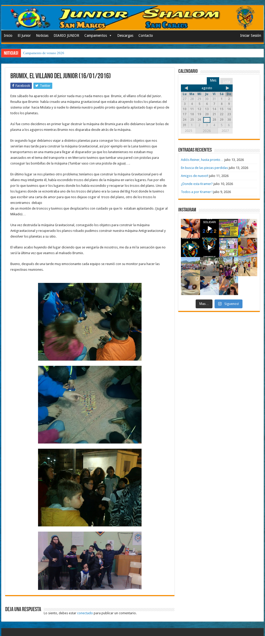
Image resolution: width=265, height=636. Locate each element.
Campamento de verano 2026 (43, 53)
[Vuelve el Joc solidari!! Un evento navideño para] (209, 228)
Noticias (42, 35)
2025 (188, 131)
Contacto (145, 35)
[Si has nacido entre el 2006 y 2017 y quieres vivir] (190, 247)
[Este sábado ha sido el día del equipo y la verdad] (228, 266)
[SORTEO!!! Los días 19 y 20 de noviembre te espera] (228, 228)
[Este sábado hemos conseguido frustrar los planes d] (209, 285)
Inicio (8, 35)
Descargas (125, 35)
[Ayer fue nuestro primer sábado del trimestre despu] (228, 285)
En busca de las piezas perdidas (204, 168)
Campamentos (95, 35)
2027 (225, 131)
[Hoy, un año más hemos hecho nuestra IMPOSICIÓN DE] (190, 228)
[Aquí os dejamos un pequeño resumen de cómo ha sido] (209, 247)
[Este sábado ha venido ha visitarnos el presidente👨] (209, 266)
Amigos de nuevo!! (194, 176)
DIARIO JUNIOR (66, 35)
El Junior (24, 35)
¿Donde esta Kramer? (197, 184)
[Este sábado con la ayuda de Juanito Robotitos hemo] (190, 285)
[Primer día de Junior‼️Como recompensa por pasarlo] (247, 228)
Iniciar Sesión (250, 35)
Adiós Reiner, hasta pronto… (202, 160)
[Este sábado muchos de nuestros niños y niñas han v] (247, 266)
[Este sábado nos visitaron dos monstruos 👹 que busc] (247, 247)
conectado (85, 613)
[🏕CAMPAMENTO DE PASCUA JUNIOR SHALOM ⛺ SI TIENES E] (228, 247)
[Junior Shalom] (132, 18)
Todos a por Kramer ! (196, 192)
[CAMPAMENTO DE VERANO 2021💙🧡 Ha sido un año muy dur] (190, 266)
